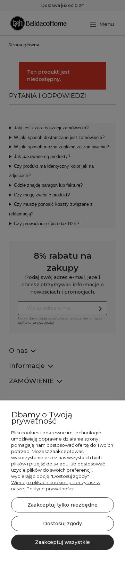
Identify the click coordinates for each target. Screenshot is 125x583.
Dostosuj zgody (62, 523)
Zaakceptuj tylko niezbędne (62, 505)
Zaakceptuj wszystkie (62, 542)
